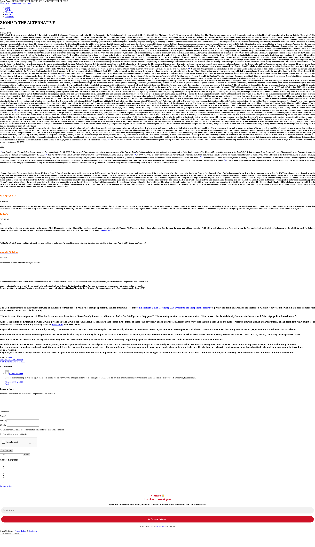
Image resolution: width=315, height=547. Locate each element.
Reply (7, 384)
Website (3, 425)
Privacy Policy (20, 531)
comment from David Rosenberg (152, 307)
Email (3, 420)
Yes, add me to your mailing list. (15, 434)
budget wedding (16, 374)
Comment (4, 412)
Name (3, 416)
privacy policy (161, 526)
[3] (190, 100)
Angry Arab (105, 230)
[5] (108, 139)
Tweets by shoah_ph (8, 486)
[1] (189, 68)
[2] (62, 75)
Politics (10, 357)
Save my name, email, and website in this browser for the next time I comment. (33, 430)
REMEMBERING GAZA (12, 362)
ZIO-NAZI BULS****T (11, 360)
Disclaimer (33, 531)
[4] (16, 110)
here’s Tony (57, 324)
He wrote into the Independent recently (191, 307)
